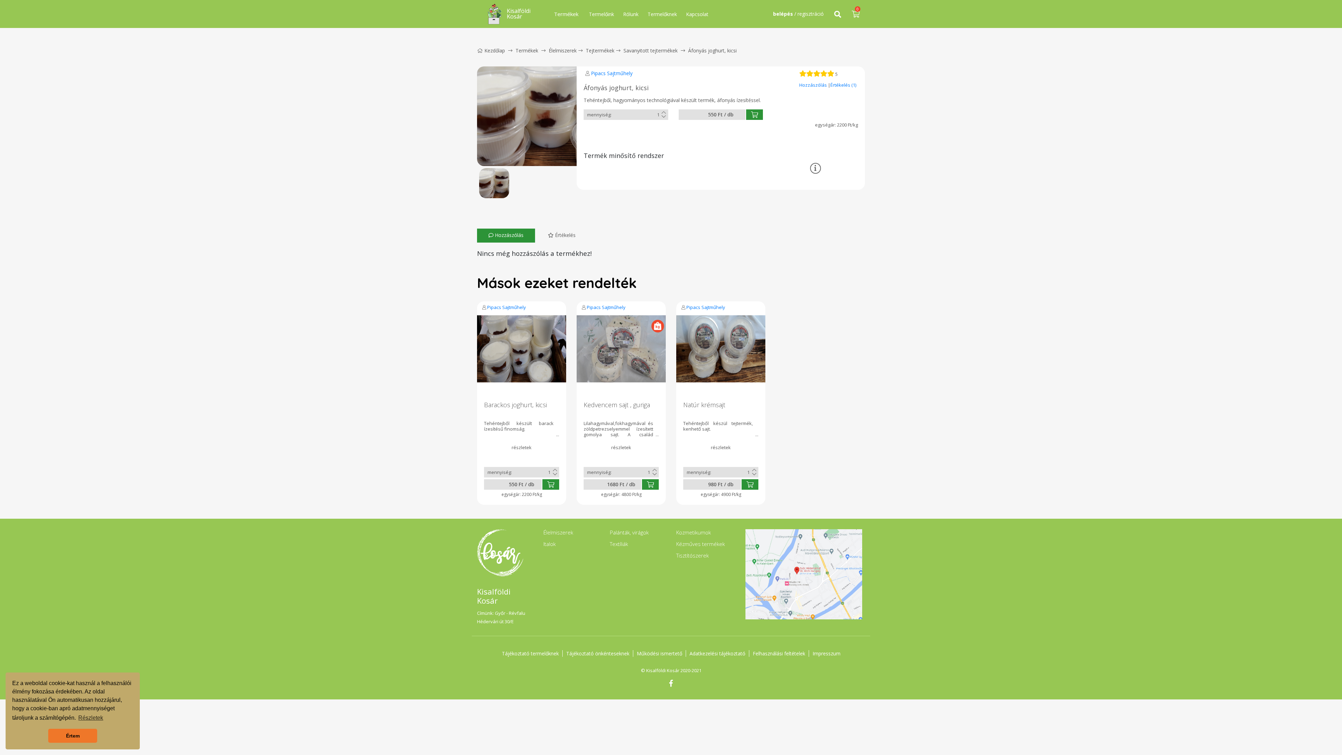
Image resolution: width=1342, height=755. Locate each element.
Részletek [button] (90, 718)
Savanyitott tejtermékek (650, 50)
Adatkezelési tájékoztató (717, 653)
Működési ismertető (659, 653)
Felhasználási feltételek (779, 653)
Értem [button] (73, 736)
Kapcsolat (697, 14)
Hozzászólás (813, 85)
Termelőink (601, 14)
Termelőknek (662, 14)
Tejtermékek (600, 50)
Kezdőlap (494, 50)
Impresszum (826, 653)
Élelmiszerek (563, 50)
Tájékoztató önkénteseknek (597, 653)
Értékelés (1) (843, 85)
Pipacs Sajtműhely (612, 73)
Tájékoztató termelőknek (530, 653)
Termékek (526, 50)
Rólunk (630, 14)
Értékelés (565, 235)
